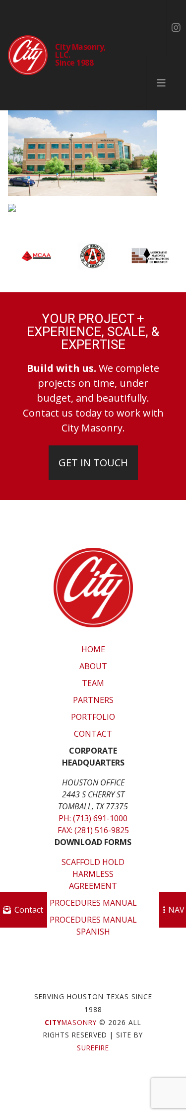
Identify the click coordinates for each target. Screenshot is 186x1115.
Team (93, 683)
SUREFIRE (93, 1047)
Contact (93, 733)
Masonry (71, 1022)
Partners (93, 699)
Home (93, 649)
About (93, 666)
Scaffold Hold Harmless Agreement (93, 874)
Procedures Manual (93, 902)
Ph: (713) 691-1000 (93, 818)
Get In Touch (93, 462)
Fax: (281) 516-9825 (93, 830)
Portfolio (93, 716)
